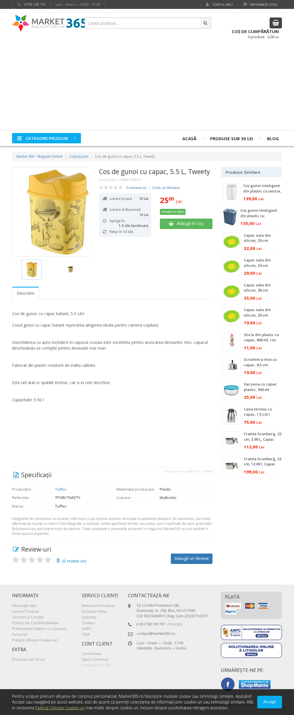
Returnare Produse (98, 605)
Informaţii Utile (263, 4)
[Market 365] (49, 23)
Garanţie (89, 617)
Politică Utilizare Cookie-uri (35, 640)
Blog (273, 138)
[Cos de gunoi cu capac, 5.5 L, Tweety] (51, 212)
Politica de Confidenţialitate (35, 622)
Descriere (25, 293)
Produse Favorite (96, 665)
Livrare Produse (25, 611)
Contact (88, 622)
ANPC (86, 628)
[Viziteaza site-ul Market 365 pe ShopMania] (255, 684)
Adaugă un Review (192, 558)
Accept (269, 701)
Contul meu (222, 4)
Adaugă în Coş (188, 223)
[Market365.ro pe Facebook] (228, 684)
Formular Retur (94, 611)
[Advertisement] (147, 87)
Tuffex (60, 489)
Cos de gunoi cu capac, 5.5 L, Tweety (154, 171)
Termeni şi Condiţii (28, 617)
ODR (86, 634)
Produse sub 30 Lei (231, 138)
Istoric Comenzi (95, 659)
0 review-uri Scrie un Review (153, 187)
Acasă (189, 138)
